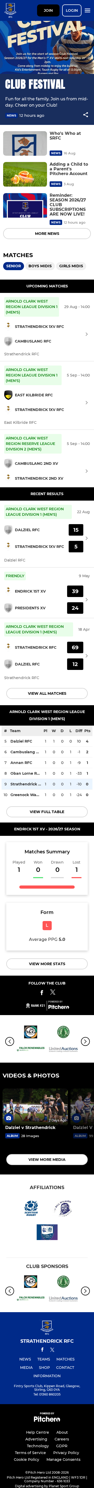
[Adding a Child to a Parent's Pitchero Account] (25, 174)
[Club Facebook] (42, 993)
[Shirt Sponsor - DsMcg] (31, 1033)
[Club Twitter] (52, 993)
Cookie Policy (26, 1459)
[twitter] (52, 1350)
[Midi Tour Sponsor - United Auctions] (63, 1050)
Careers (62, 1439)
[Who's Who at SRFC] (25, 143)
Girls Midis (71, 266)
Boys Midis (40, 266)
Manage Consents (63, 1459)
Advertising (36, 1439)
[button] (86, 116)
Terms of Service (30, 1452)
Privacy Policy (66, 1452)
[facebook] (42, 1350)
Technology (38, 1446)
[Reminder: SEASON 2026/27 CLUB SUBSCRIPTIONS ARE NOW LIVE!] (25, 205)
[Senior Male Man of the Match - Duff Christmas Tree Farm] (63, 1033)
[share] (86, 115)
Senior (13, 266)
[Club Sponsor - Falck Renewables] (31, 1050)
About (62, 1432)
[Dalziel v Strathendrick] (35, 1107)
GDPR (61, 1446)
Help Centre (37, 1432)
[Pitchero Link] (58, 1008)
